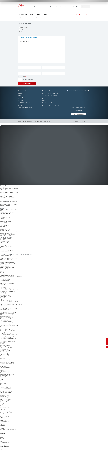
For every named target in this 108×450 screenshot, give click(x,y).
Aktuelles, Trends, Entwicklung (6, 221)
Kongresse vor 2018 (4, 420)
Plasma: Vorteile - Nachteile (5, 238)
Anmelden (20, 93)
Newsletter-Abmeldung (5, 444)
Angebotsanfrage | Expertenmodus (49, 95)
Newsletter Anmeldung (47, 102)
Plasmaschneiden (3, 226)
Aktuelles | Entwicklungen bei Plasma (7, 262)
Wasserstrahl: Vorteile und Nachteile (7, 272)
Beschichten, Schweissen (5, 249)
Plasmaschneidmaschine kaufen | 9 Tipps (8, 258)
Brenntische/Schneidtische (5, 326)
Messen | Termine (46, 104)
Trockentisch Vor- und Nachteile (6, 329)
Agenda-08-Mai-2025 (4, 397)
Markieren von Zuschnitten (5, 375)
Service (1, 441)
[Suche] (107, 341)
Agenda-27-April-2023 (4, 416)
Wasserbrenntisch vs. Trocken (6, 328)
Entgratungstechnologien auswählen (7, 374)
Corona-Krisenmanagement (5, 388)
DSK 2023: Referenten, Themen (6, 411)
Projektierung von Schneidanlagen (7, 313)
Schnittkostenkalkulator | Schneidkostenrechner (9, 289)
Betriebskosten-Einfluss (5, 295)
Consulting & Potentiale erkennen (7, 387)
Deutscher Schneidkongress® (6, 391)
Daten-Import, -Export (4, 353)
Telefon (43, 70)
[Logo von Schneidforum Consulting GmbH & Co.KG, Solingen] (21, 6)
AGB (88, 121)
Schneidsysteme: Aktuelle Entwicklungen (8, 312)
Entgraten (2, 370)
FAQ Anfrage (20, 97)
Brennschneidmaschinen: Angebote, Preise (8, 204)
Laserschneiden (3, 206)
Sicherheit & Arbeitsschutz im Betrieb (7, 234)
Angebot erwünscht (23, 27)
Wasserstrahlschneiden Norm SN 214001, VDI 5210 (11, 308)
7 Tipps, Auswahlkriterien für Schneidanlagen (9, 314)
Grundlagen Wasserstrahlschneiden (7, 267)
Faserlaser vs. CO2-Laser (5, 213)
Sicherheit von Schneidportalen (6, 321)
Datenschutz (82, 121)
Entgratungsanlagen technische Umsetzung (9, 372)
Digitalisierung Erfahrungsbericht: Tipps (8, 338)
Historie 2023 (3, 409)
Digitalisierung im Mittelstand (6, 339)
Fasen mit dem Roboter (5, 367)
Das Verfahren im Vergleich (5, 255)
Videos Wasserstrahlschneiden (6, 285)
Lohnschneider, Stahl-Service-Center (7, 363)
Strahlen (1, 379)
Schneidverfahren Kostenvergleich (7, 293)
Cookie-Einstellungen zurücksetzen (25, 107)
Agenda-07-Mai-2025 (4, 396)
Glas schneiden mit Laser (5, 217)
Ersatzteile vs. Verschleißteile (6, 300)
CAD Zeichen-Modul (4, 351)
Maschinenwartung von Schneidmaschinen (8, 322)
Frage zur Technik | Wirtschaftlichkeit (27, 31)
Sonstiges (22, 29)
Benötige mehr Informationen (25, 25)
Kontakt (19, 95)
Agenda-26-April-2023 (4, 415)
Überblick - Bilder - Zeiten (5, 392)
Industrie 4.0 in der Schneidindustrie (7, 341)
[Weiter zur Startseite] (54, 155)
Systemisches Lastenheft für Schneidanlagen (9, 325)
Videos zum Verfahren (4, 264)
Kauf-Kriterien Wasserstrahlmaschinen (8, 283)
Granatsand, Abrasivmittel (5, 268)
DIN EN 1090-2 (3, 305)
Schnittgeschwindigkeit (4, 241)
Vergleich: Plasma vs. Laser (5, 296)
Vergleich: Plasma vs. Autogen (6, 297)
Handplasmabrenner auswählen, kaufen (8, 260)
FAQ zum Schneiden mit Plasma (6, 235)
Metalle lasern (3, 218)
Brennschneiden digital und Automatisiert (8, 201)
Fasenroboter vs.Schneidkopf (6, 368)
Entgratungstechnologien (5, 371)
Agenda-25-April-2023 (4, 413)
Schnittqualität (3, 271)
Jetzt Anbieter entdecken (78, 114)
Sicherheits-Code (22, 76)
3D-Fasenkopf (3, 366)
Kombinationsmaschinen (5, 316)
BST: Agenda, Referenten (5, 400)
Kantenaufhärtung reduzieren (6, 246)
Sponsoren (2, 403)
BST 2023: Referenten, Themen (6, 412)
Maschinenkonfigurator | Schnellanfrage (50, 93)
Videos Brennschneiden (5, 205)
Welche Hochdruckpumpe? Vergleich (7, 275)
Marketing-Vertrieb (4, 382)
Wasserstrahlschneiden (4, 266)
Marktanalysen (3, 390)
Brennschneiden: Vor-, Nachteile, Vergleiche (9, 192)
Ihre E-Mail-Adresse (22, 70)
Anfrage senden (26, 83)
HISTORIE (2, 408)
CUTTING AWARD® (4, 421)
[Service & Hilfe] (107, 344)
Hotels (1, 404)
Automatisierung (3, 342)
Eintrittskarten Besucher (5, 401)
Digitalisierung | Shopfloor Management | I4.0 (9, 336)
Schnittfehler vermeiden (5, 243)
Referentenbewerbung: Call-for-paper (7, 405)
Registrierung (20, 100)
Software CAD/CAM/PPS (5, 350)
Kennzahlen (2, 284)
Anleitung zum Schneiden (5, 229)
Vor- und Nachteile (4, 346)
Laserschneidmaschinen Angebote (7, 224)
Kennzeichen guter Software (6, 359)
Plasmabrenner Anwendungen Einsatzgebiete (9, 231)
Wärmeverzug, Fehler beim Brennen (7, 191)
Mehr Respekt (3, 383)
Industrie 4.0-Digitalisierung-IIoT (6, 337)
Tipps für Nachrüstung (4, 320)
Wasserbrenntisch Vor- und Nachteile (7, 330)
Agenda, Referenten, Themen (6, 393)
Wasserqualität (3, 270)
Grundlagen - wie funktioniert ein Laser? (8, 209)
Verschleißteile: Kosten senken (6, 259)
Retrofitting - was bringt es (5, 345)
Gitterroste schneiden (4, 251)
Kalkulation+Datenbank (5, 354)
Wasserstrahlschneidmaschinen (6, 318)
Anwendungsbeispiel (4, 349)
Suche (19, 104)
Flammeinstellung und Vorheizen (6, 193)
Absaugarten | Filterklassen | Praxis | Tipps (8, 334)
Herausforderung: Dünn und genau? (7, 197)
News (43, 100)
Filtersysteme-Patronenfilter (6, 333)
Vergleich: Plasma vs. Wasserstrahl (7, 299)
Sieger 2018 (2, 422)
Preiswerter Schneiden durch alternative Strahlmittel (11, 276)
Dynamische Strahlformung (5, 216)
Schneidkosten (3, 292)
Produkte (44, 98)
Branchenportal (3, 425)
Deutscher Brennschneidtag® (6, 399)
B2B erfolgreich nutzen (5, 384)
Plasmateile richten (4, 247)
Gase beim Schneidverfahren (6, 233)
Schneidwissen (3, 287)
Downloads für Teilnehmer (5, 407)
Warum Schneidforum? (22, 105)
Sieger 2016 (2, 424)
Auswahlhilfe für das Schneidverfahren (8, 291)
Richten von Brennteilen (5, 376)
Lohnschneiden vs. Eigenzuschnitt (7, 362)
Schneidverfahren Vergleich (5, 288)
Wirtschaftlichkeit (3, 200)
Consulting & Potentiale (5, 380)
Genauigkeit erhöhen (4, 239)
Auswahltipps (2, 358)
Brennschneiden (3, 185)
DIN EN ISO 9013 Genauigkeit (6, 303)
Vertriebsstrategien (4, 386)
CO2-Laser (2, 210)
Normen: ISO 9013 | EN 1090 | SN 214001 (9, 301)
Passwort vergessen (4, 438)
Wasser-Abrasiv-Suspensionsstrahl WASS (8, 278)
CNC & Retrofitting (4, 343)
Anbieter (44, 97)
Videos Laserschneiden (4, 225)
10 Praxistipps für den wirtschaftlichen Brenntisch (10, 332)
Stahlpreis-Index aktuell (5, 309)
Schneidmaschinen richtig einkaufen (7, 324)
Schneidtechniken (3, 357)
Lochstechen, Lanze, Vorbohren (6, 196)
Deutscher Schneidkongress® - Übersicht (50, 105)
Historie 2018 (3, 417)
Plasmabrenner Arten (4, 230)
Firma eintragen (21, 98)
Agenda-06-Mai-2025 (4, 395)
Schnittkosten (2, 282)
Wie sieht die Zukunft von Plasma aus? (8, 263)
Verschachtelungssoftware (5, 355)
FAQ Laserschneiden (4, 222)
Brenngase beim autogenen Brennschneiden (9, 188)
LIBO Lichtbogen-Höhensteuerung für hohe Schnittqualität (12, 245)
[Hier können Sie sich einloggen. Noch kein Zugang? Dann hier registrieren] (107, 339)
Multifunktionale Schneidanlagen (6, 317)
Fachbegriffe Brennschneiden (6, 189)
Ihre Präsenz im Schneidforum (24, 102)
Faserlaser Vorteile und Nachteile (7, 212)
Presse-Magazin (3, 432)
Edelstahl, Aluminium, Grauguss (6, 250)
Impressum (75, 121)
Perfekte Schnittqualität (5, 242)
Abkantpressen (3, 378)
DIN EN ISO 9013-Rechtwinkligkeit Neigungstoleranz (11, 304)
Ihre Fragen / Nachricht (25, 41)
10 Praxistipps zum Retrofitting (6, 347)
